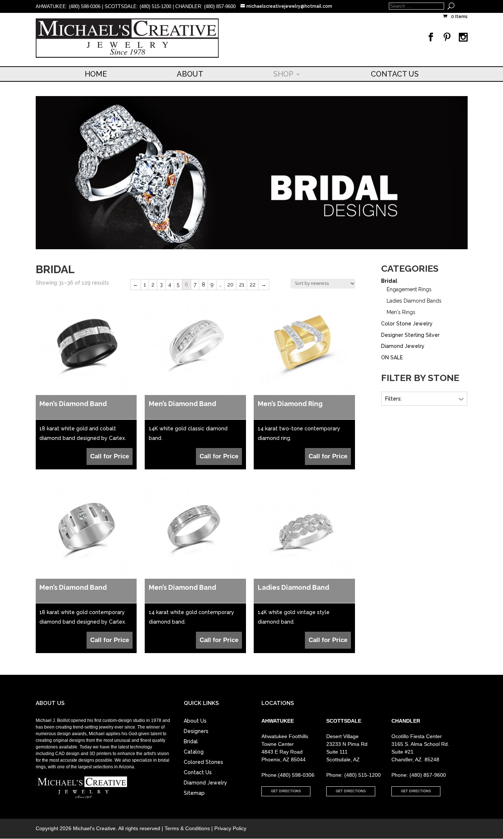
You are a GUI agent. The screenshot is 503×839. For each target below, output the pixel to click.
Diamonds (396, 418)
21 (241, 285)
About (190, 74)
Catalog (194, 752)
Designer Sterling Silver (410, 335)
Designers (196, 731)
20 (230, 285)
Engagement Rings (409, 289)
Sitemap (194, 793)
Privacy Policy (230, 828)
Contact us (395, 74)
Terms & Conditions (187, 828)
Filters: (393, 399)
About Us (195, 721)
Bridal (389, 281)
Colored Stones (203, 762)
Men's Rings (401, 312)
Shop (283, 74)
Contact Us (198, 772)
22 (253, 285)
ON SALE (392, 357)
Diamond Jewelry (403, 346)
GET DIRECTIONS (286, 791)
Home (96, 74)
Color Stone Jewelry (407, 324)
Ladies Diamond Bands (414, 301)
